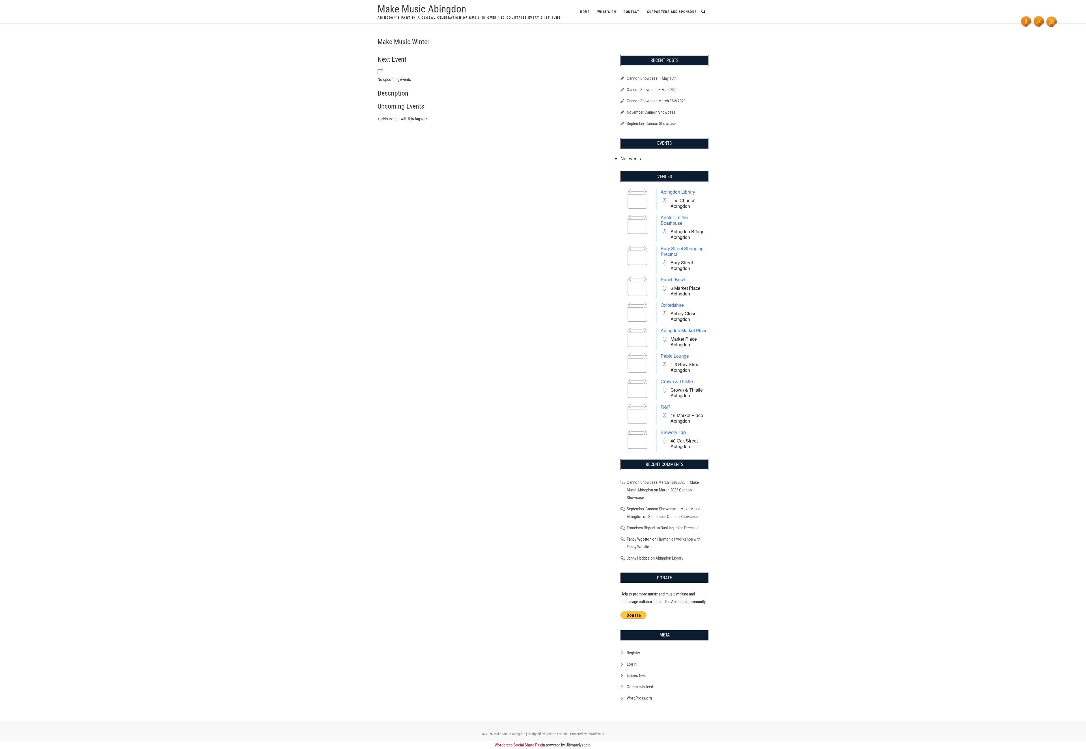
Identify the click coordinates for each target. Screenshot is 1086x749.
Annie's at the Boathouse (674, 220)
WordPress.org (639, 698)
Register (633, 652)
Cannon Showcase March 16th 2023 (656, 100)
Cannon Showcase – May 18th (651, 78)
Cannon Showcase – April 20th (652, 89)
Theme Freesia (557, 734)
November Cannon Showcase (651, 112)
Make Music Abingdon (422, 9)
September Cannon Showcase (651, 123)
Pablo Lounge (675, 356)
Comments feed (640, 686)
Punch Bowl (673, 279)
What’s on (606, 12)
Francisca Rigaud (641, 527)
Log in (632, 664)
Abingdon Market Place (684, 330)
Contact (631, 12)
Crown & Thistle (677, 381)
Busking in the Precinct (679, 527)
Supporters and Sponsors (672, 12)
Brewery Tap (673, 432)
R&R (666, 406)
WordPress (596, 734)
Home (585, 12)
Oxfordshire (672, 305)
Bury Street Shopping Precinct (682, 251)
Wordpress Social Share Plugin (520, 745)
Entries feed (636, 675)
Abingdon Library (678, 192)
